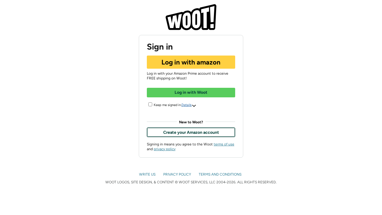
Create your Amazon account (191, 132)
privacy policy (164, 149)
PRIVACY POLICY (177, 174)
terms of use (224, 144)
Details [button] (186, 105)
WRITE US (147, 174)
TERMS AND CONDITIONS (220, 174)
